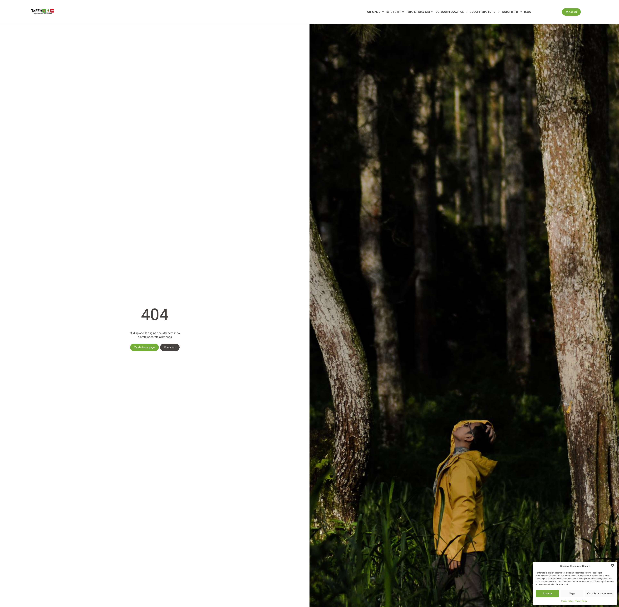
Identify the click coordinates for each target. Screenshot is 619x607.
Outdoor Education (450, 12)
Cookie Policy (567, 601)
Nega (572, 593)
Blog (527, 12)
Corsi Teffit (510, 12)
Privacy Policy (581, 601)
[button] (612, 566)
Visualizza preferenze (599, 593)
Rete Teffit (393, 12)
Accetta (547, 593)
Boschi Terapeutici (483, 12)
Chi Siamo (374, 12)
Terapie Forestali (418, 12)
